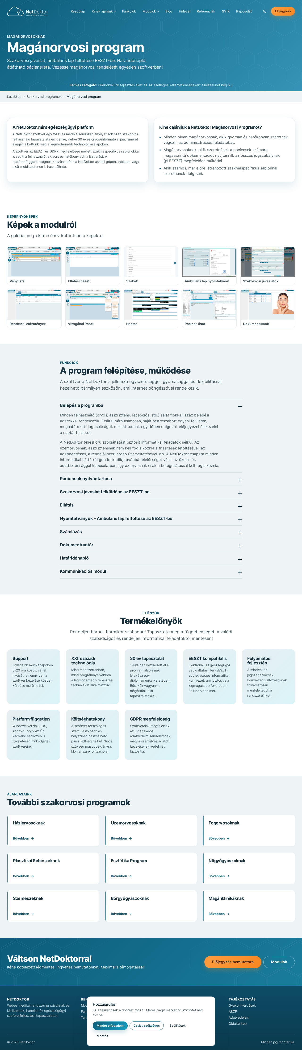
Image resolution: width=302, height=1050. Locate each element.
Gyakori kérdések (242, 1005)
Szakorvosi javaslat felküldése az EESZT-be (105, 491)
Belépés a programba (81, 405)
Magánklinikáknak (226, 898)
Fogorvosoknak (224, 822)
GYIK (226, 11)
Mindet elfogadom (110, 1025)
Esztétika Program (129, 860)
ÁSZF (233, 1011)
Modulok (149, 11)
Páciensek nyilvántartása (86, 478)
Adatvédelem (239, 1017)
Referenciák (206, 11)
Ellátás (67, 504)
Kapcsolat (244, 11)
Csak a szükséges (147, 1025)
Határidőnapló (74, 558)
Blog (168, 11)
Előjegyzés (283, 11)
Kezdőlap (78, 11)
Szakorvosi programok (44, 97)
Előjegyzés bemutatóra (233, 961)
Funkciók (129, 11)
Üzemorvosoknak (128, 822)
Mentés (102, 1036)
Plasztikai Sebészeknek (36, 860)
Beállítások (177, 1025)
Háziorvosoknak (29, 822)
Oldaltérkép (238, 1023)
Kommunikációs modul (83, 571)
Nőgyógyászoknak (227, 860)
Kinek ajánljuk (102, 11)
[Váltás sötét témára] (264, 11)
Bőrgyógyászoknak (130, 898)
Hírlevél (184, 11)
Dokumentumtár (76, 544)
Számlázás (71, 531)
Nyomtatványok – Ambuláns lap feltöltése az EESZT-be (116, 518)
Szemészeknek (28, 898)
